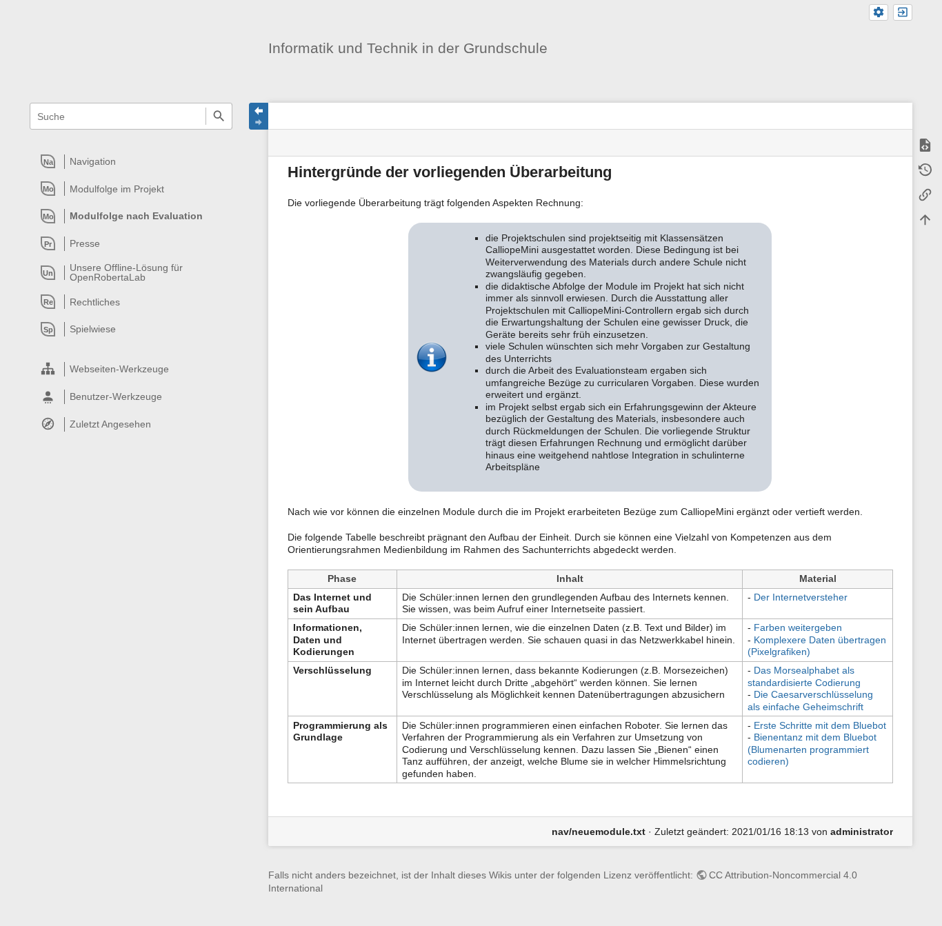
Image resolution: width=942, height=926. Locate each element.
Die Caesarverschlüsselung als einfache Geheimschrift (810, 700)
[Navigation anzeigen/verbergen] (258, 116)
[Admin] (878, 12)
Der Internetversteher (801, 597)
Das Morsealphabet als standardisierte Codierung (804, 676)
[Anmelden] (902, 12)
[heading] (131, 161)
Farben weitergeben (798, 627)
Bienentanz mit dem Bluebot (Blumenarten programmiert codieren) (812, 749)
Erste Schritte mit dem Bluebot (820, 725)
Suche (219, 116)
